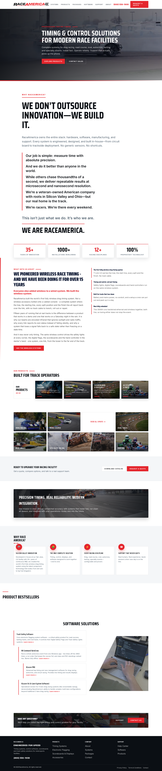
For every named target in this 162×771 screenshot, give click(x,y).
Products (65, 4)
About (108, 4)
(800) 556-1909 (121, 4)
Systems (54, 4)
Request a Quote (138, 4)
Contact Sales (76, 61)
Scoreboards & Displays (63, 753)
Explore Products (53, 61)
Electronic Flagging (61, 750)
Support (99, 4)
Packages (77, 4)
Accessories (57, 757)
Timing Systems (59, 746)
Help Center (123, 746)
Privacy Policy (122, 768)
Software (88, 4)
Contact (88, 757)
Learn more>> (29, 642)
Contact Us (135, 720)
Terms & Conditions (134, 768)
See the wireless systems (28, 348)
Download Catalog (113, 469)
